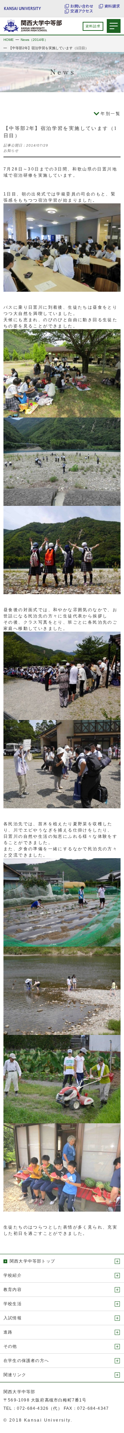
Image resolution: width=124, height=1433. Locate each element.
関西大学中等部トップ (32, 1261)
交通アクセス (81, 11)
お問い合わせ (81, 6)
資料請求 (112, 6)
